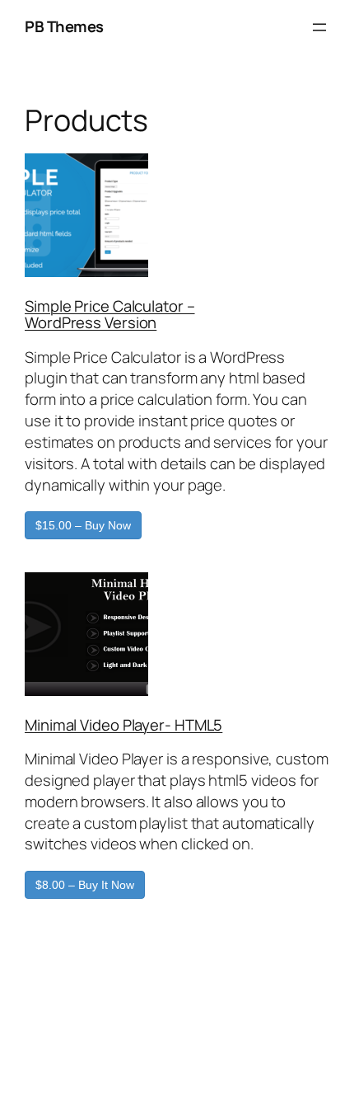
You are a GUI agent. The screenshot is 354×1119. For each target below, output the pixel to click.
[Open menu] (319, 27)
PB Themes (64, 26)
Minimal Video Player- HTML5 (123, 725)
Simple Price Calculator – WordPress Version (110, 314)
